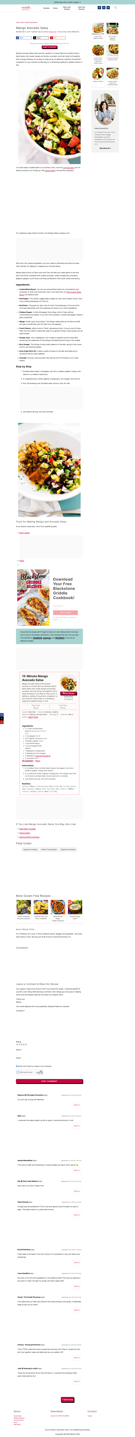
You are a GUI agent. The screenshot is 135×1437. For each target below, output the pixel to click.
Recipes (46, 8)
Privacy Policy (17, 1415)
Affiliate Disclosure (19, 1418)
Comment (20, 1011)
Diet (22, 22)
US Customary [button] (28, 761)
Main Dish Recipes (67, 8)
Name (19, 1050)
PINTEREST (59, 638)
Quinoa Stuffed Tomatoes (29, 837)
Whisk (21, 560)
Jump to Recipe (49, 47)
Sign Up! (53, 1415)
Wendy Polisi (33, 717)
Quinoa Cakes (24, 833)
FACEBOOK (37, 638)
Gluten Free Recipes (31, 22)
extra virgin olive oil (42, 756)
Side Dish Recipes (81, 8)
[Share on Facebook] (2, 715)
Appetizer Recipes (30, 849)
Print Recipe (69, 693)
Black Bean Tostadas (27, 829)
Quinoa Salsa (50, 170)
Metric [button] (37, 761)
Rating (18, 1042)
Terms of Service (18, 1420)
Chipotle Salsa (68, 167)
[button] (65, 697)
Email (18, 1058)
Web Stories (17, 1424)
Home (18, 22)
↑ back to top (67, 1400)
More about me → (105, 148)
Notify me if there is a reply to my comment (35, 1066)
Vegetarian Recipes (68, 849)
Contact (90, 1415)
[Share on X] (2, 718)
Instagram (47, 638)
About (55, 8)
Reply (77, 1105)
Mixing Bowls (24, 533)
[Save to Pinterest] (2, 722)
